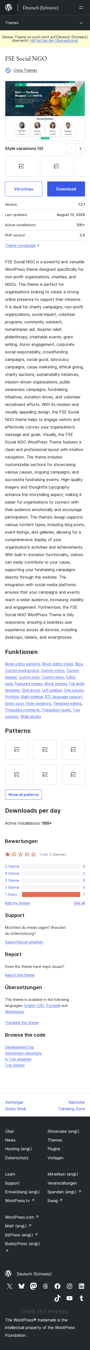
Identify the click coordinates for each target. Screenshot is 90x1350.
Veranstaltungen (62, 1183)
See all (79, 903)
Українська (14, 1011)
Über (9, 1131)
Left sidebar (52, 690)
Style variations (38, 703)
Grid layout (31, 690)
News (10, 1140)
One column (74, 690)
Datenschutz (16, 1157)
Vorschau (23, 188)
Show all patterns (23, 794)
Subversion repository (23, 1053)
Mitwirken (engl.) (63, 1174)
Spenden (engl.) (65, 1191)
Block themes (56, 684)
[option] (16, 750)
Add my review (17, 903)
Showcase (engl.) (64, 1131)
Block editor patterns (22, 664)
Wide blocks (30, 716)
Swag (55, 1200)
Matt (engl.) (18, 1225)
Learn (10, 1174)
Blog (79, 664)
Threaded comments (22, 710)
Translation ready (56, 710)
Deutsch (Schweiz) (34, 1273)
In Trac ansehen (18, 1059)
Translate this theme (22, 1022)
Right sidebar (32, 697)
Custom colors (52, 670)
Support (12, 1183)
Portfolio (12, 697)
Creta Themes (25, 70)
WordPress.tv (20, 1200)
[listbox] (45, 762)
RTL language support (63, 697)
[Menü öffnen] (82, 7)
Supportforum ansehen (24, 942)
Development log (19, 1047)
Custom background (22, 670)
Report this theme (20, 975)
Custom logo (29, 677)
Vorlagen (56, 1157)
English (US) (34, 1005)
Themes (11, 23)
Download (66, 188)
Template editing (67, 703)
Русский (53, 1005)
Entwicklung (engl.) (22, 1191)
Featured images (29, 684)
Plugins (54, 1148)
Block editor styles (57, 664)
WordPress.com (22, 1217)
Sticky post (14, 703)
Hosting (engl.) (18, 1148)
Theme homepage (20, 245)
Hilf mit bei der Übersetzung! (54, 40)
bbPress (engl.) (21, 1234)
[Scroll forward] (80, 148)
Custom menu (53, 677)
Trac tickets (15, 1065)
